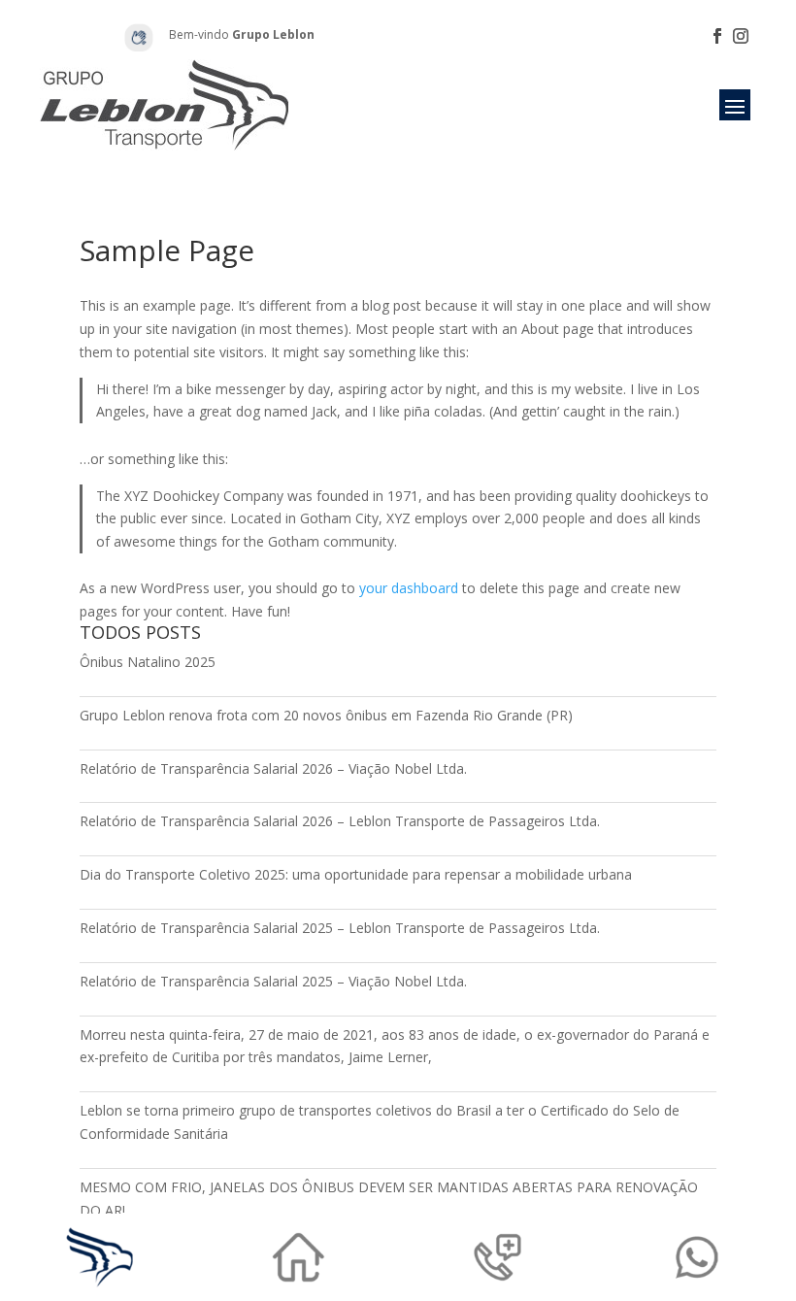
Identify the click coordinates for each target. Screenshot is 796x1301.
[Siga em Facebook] (717, 35)
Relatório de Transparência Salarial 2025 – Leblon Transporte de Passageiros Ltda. (340, 927)
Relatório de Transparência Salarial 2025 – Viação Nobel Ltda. (273, 981)
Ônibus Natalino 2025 (148, 661)
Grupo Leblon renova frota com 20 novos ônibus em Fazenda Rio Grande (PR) (326, 715)
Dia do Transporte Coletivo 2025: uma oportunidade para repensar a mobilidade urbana (356, 874)
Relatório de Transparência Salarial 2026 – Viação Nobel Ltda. (273, 768)
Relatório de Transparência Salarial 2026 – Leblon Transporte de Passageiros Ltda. (340, 821)
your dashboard (408, 588)
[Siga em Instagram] (740, 35)
